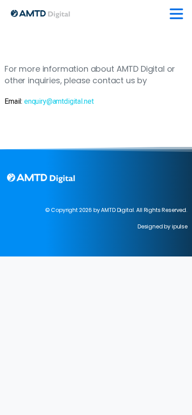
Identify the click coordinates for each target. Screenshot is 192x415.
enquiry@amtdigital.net (58, 101)
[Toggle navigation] (176, 13)
